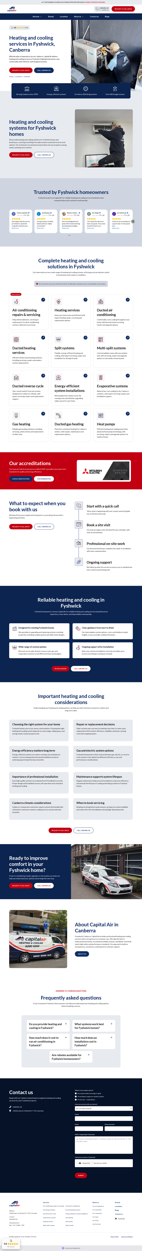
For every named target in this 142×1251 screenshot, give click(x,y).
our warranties (44, 479)
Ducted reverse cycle (28, 386)
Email (77, 1124)
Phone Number (110, 1124)
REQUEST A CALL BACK (20, 885)
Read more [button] (15, 228)
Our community (97, 1213)
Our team (95, 1217)
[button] (37, 16)
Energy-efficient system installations (77, 1214)
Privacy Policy (115, 1236)
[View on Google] (14, 214)
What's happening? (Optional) (85, 1134)
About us (82, 954)
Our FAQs (95, 1220)
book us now (60, 669)
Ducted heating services (73, 1210)
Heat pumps (106, 424)
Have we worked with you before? (86, 1104)
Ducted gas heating (69, 424)
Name (77, 1114)
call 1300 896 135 (44, 70)
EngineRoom (76, 1248)
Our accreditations (98, 1206)
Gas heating (21, 424)
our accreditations (20, 479)
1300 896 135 (13, 1219)
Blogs (117, 1210)
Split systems (64, 348)
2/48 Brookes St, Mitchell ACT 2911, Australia (23, 1213)
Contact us (119, 1214)
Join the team (96, 1224)
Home (11, 76)
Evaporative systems (112, 386)
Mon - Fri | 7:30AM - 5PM (16, 1225)
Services (46, 1202)
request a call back (123, 9)
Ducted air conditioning (73, 1206)
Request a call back (20, 70)
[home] (12, 9)
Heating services (67, 310)
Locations (18, 76)
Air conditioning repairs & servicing (53, 1206)
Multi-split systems (111, 348)
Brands (117, 1202)
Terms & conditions (127, 1236)
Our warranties (97, 1210)
